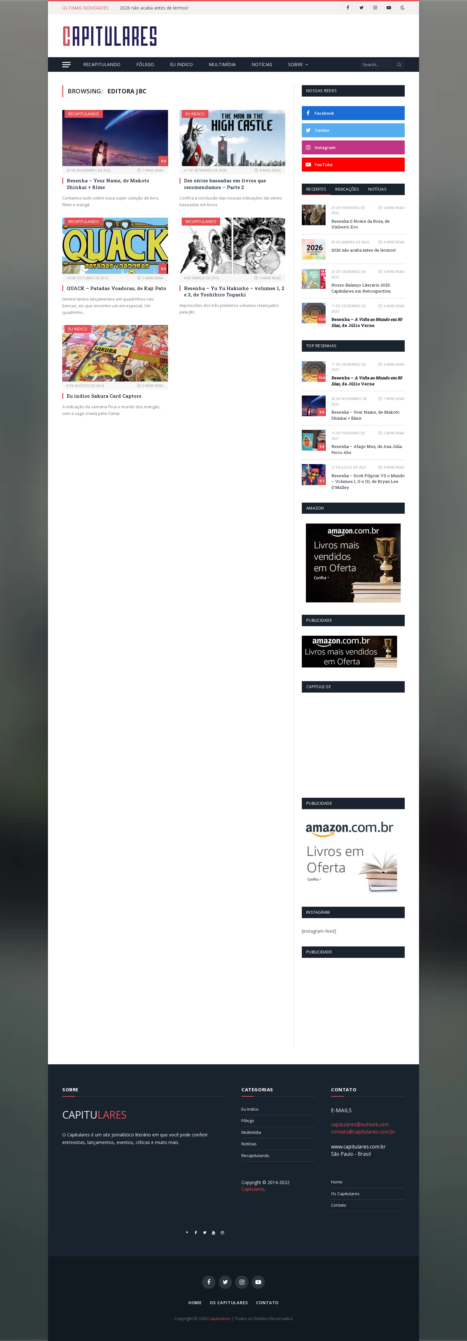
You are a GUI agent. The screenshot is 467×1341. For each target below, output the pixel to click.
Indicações (347, 189)
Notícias (262, 64)
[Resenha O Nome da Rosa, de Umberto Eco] (314, 215)
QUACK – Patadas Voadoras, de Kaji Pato (116, 288)
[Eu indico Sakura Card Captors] (115, 353)
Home (336, 1182)
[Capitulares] (110, 36)
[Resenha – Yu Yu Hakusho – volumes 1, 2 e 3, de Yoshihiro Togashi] (232, 246)
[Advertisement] (289, 35)
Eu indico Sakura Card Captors (104, 396)
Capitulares (219, 1318)
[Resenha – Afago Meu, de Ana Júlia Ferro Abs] (314, 440)
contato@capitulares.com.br (363, 1131)
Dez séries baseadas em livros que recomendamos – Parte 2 (225, 183)
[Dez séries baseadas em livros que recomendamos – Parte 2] (232, 138)
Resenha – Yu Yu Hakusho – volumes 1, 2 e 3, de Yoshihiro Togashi (234, 291)
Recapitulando (101, 64)
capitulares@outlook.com (360, 1124)
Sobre (295, 64)
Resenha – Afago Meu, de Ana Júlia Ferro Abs (366, 449)
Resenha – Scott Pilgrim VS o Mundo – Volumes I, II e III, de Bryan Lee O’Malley (368, 481)
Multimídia (222, 64)
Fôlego (145, 64)
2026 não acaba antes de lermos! (154, 8)
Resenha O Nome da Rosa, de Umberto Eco (360, 224)
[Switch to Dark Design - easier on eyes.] (402, 7)
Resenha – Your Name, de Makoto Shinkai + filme (108, 183)
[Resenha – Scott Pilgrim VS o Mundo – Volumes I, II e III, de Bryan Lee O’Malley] (314, 474)
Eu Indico (181, 64)
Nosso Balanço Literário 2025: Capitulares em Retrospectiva (361, 288)
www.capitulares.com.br (358, 1146)
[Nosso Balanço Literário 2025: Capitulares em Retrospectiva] (314, 278)
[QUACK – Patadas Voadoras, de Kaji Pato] (115, 246)
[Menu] (66, 65)
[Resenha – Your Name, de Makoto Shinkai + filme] (115, 138)
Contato (338, 1205)
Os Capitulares (345, 1193)
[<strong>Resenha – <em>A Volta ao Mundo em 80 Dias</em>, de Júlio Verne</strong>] (314, 313)
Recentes (316, 189)
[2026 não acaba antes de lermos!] (314, 249)
